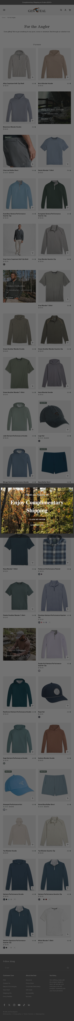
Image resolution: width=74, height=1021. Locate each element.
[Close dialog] (70, 489)
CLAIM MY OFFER (37, 519)
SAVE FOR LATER (37, 525)
